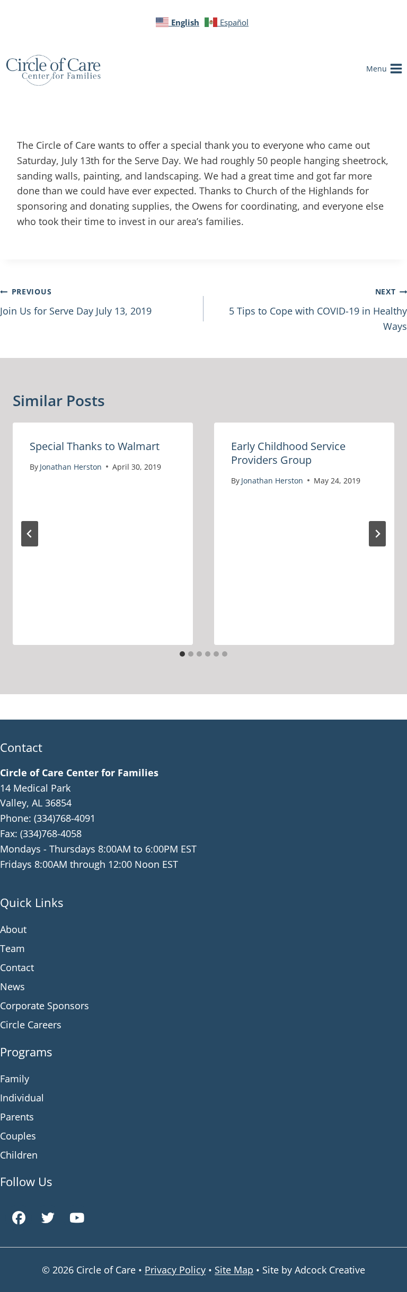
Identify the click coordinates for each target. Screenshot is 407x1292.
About (13, 929)
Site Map (234, 1269)
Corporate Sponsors (44, 1005)
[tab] (182, 654)
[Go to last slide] (29, 533)
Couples (18, 1135)
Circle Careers (30, 1024)
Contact (17, 967)
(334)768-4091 (64, 818)
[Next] (377, 533)
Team (12, 948)
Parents (17, 1116)
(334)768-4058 (51, 833)
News (12, 986)
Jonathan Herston (71, 467)
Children (19, 1155)
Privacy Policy (175, 1269)
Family (14, 1078)
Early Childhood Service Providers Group (288, 453)
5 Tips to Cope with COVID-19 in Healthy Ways (318, 309)
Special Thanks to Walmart (95, 446)
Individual (22, 1097)
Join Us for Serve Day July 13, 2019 (76, 301)
